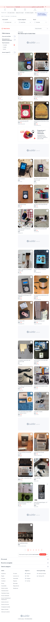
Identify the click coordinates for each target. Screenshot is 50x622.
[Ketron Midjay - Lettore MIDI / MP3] (41, 64)
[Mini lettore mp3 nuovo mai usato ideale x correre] (41, 171)
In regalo (4, 47)
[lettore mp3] (25, 88)
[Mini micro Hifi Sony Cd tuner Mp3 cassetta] (25, 445)
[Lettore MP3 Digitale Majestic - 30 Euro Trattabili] (41, 495)
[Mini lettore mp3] (25, 64)
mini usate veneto (11, 12)
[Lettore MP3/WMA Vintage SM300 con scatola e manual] (25, 404)
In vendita (5, 45)
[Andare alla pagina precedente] (25, 550)
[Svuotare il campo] (15, 22)
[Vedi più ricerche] (48, 13)
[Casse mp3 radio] (41, 470)
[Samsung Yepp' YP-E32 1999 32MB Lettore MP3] (41, 352)
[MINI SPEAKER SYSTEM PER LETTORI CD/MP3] (41, 113)
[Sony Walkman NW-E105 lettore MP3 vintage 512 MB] (25, 378)
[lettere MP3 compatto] (41, 404)
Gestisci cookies (4, 588)
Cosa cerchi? (5, 19)
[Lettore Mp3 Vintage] (25, 196)
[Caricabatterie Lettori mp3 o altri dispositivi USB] (25, 352)
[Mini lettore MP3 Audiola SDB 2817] (41, 196)
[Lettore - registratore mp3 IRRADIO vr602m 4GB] (25, 262)
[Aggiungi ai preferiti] (31, 54)
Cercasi (4, 49)
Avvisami (44, 554)
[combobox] (9, 22)
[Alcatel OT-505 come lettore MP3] (41, 221)
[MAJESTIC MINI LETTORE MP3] (41, 262)
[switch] (14, 36)
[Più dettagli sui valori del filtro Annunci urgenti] (9, 52)
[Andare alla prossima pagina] (41, 550)
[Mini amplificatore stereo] (25, 535)
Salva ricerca (6, 28)
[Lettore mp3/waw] (25, 171)
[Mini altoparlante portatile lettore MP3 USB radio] (41, 287)
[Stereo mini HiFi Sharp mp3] (41, 312)
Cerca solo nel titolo (6, 36)
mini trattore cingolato (29, 12)
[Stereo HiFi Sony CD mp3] (41, 445)
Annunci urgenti (5, 52)
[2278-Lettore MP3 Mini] (41, 88)
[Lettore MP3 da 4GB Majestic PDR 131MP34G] (25, 287)
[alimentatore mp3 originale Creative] (41, 378)
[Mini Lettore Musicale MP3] (25, 113)
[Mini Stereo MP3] (25, 312)
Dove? (34, 19)
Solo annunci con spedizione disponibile (7, 39)
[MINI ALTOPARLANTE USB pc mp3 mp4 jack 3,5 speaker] (25, 495)
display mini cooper (20, 12)
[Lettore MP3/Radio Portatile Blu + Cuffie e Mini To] (25, 221)
